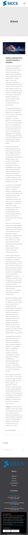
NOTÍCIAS (14, 478)
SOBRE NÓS (14, 476)
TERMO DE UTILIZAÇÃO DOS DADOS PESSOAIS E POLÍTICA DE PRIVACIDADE (13, 524)
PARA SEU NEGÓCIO (14, 483)
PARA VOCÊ (14, 485)
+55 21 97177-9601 (15, 499)
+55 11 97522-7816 (15, 504)
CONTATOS (14, 481)
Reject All (7, 531)
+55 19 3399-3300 (15, 509)
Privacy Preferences (7, 528)
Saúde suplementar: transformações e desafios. (14, 60)
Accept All (15, 531)
